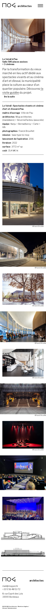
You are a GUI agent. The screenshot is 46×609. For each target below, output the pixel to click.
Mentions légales (23, 606)
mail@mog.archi (10, 586)
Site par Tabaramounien (9, 608)
